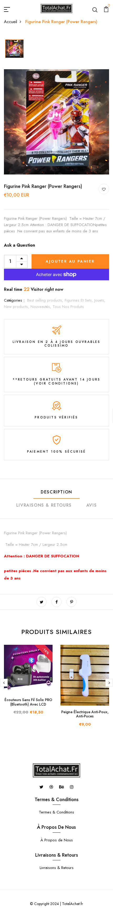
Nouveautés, (41, 306)
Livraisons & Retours (44, 505)
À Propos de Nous (56, 840)
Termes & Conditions (56, 812)
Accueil (10, 22)
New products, (17, 306)
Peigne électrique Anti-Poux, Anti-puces (85, 714)
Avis (91, 505)
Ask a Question (19, 245)
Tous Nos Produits (68, 306)
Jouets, (99, 300)
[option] (14, 49)
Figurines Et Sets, (79, 300)
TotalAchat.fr (72, 904)
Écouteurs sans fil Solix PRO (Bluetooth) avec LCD (28, 702)
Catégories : (14, 300)
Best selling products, (46, 300)
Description (56, 492)
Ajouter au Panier (70, 261)
